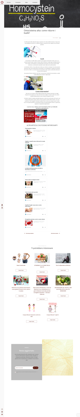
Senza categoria (55, 37)
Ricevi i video (35, 367)
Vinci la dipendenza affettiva (63, 265)
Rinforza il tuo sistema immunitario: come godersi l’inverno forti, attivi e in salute (21, 289)
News (26, 2)
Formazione (17, 2)
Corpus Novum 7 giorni (53, 315)
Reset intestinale (21, 265)
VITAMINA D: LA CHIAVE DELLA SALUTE (42, 266)
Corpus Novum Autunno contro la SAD (31, 315)
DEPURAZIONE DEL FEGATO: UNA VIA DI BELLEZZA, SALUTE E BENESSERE (63, 289)
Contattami (34, 2)
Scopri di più (21, 270)
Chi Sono (9, 2)
